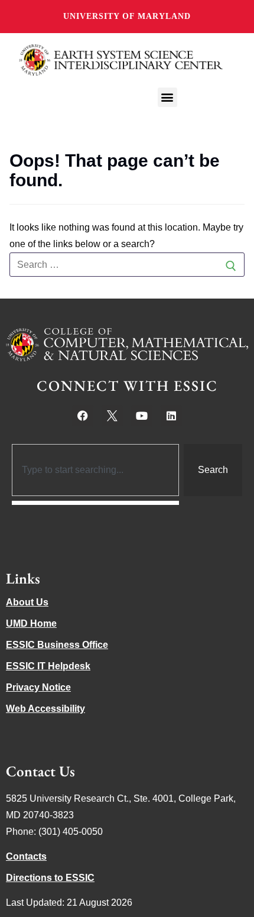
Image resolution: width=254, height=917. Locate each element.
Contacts (26, 856)
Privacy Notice (38, 687)
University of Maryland (127, 16)
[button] (167, 97)
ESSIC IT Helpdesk (48, 666)
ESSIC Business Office (57, 645)
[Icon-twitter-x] (112, 415)
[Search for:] (127, 264)
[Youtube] (141, 415)
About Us (27, 602)
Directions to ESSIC (50, 878)
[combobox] (95, 470)
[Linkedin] (171, 415)
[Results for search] (95, 503)
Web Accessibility (45, 709)
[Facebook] (82, 415)
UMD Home (31, 623)
